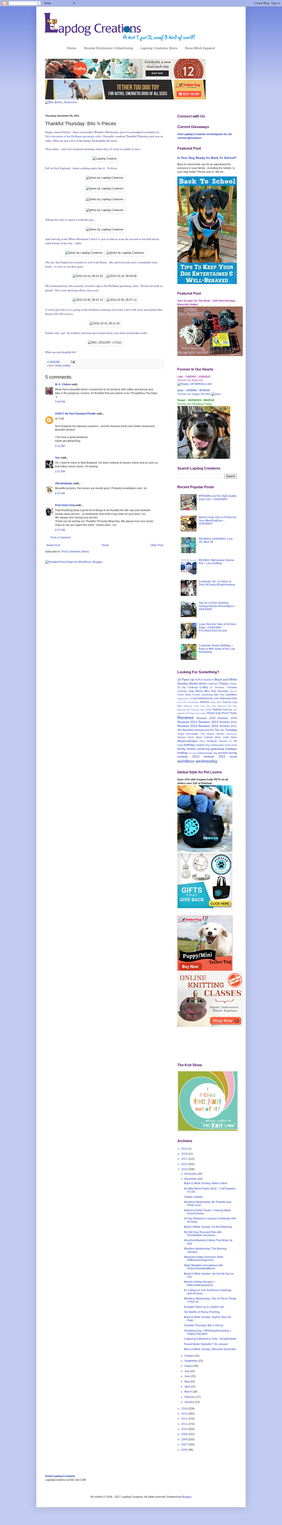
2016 (184, 1164)
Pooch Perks (229, 713)
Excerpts (223, 691)
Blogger (186, 1496)
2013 (184, 1413)
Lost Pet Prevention (188, 702)
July (187, 1371)
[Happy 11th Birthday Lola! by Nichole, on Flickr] (194, 383)
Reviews (185, 717)
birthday (189, 745)
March (188, 1391)
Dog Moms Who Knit (202, 691)
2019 (184, 1148)
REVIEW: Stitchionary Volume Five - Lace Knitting (216, 562)
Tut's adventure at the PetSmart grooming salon (73, 136)
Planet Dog (214, 713)
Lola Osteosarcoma (225, 698)
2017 (184, 1158)
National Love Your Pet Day (200, 706)
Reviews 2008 (206, 718)
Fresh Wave (184, 694)
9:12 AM (60, 446)
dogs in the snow (228, 745)
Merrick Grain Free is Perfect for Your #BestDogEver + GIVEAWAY (217, 520)
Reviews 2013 (208, 722)
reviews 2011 (214, 756)
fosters (191, 749)
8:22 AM (60, 493)
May (187, 1381)
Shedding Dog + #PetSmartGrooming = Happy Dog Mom (207, 1332)
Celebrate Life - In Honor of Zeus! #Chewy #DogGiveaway (217, 583)
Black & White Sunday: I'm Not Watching (208, 1226)
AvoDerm (209, 679)
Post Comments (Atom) (75, 551)
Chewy (223, 683)
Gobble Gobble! (193, 1196)
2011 (184, 1424)
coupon (200, 745)
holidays (231, 749)
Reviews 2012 (187, 722)
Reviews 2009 (227, 718)
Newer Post (53, 545)
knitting (66, 365)
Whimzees (231, 734)
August (188, 1365)
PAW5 (208, 709)
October (189, 1355)
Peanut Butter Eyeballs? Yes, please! (206, 1344)
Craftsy (204, 687)
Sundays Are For (204, 730)
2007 (184, 1444)
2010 (184, 1429)
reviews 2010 (188, 756)
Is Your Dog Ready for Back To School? (207, 158)
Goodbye (231, 694)
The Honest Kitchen (212, 733)
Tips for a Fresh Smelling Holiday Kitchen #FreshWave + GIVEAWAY (217, 606)
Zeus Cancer (204, 737)
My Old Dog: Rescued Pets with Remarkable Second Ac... (203, 1234)
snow (233, 756)
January (189, 1402)
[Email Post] (72, 361)
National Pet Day (227, 706)
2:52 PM (60, 471)
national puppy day (207, 753)
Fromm (196, 694)
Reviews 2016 (208, 726)
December (191, 1173)
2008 (184, 1439)
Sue (57, 457)
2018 (184, 1153)
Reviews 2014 (228, 722)
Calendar (212, 683)
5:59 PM (60, 401)
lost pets (192, 753)
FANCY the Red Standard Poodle (75, 413)
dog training (212, 745)
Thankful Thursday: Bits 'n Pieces (203, 1325)
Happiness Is (184, 698)
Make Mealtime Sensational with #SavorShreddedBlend (203, 1267)
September (191, 1360)
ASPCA (199, 679)
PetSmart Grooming (196, 713)
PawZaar (227, 709)
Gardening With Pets (212, 694)
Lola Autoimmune (202, 698)
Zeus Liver (222, 737)
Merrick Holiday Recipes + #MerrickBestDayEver (199, 1283)
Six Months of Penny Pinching (202, 1312)
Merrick (204, 702)
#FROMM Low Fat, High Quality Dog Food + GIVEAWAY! (217, 497)
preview (223, 752)
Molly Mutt (215, 702)
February (190, 1396)
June (187, 1376)
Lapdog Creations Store (159, 48)
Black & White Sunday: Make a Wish (205, 1183)
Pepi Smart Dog (65, 505)
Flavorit (233, 691)
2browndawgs (63, 483)
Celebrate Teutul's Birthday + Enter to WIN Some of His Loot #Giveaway (217, 648)
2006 (184, 1449)
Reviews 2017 (228, 726)
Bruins (203, 683)
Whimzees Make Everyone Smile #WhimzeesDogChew (203, 1258)
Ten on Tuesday (226, 730)
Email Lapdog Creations (60, 1476)
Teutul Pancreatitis (187, 733)
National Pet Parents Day (190, 709)
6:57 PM (60, 530)
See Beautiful (185, 730)
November (191, 1178)
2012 (184, 1418)
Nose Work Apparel (200, 48)
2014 (184, 1408)
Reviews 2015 (187, 726)
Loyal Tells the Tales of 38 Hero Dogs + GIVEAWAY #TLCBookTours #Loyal (217, 627)
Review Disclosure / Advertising (108, 48)
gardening (204, 749)
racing (232, 752)
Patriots (217, 709)
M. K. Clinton (63, 384)
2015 (184, 1169)
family (58, 365)
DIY (211, 687)
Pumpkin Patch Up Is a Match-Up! (204, 1306)
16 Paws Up (185, 679)
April (187, 1386)
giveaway (217, 749)
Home (71, 48)
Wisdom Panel (185, 737)
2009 (184, 1434)
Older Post (156, 545)
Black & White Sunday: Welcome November (210, 1349)
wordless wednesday (197, 761)
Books (193, 683)
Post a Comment (60, 537)
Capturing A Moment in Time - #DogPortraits (210, 1338)
